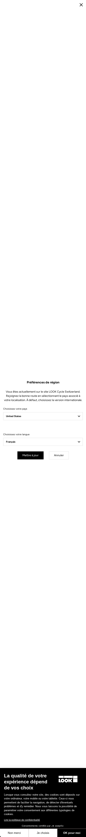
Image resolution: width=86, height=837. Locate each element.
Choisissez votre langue (16, 434)
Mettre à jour (30, 455)
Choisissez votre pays (15, 408)
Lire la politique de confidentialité (22, 820)
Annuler (59, 455)
